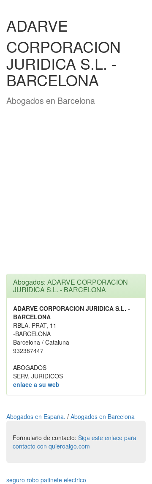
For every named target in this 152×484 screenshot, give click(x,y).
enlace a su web (36, 384)
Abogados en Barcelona (103, 416)
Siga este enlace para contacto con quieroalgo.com (74, 441)
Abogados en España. (36, 416)
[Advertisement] (76, 198)
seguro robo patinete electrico (46, 480)
